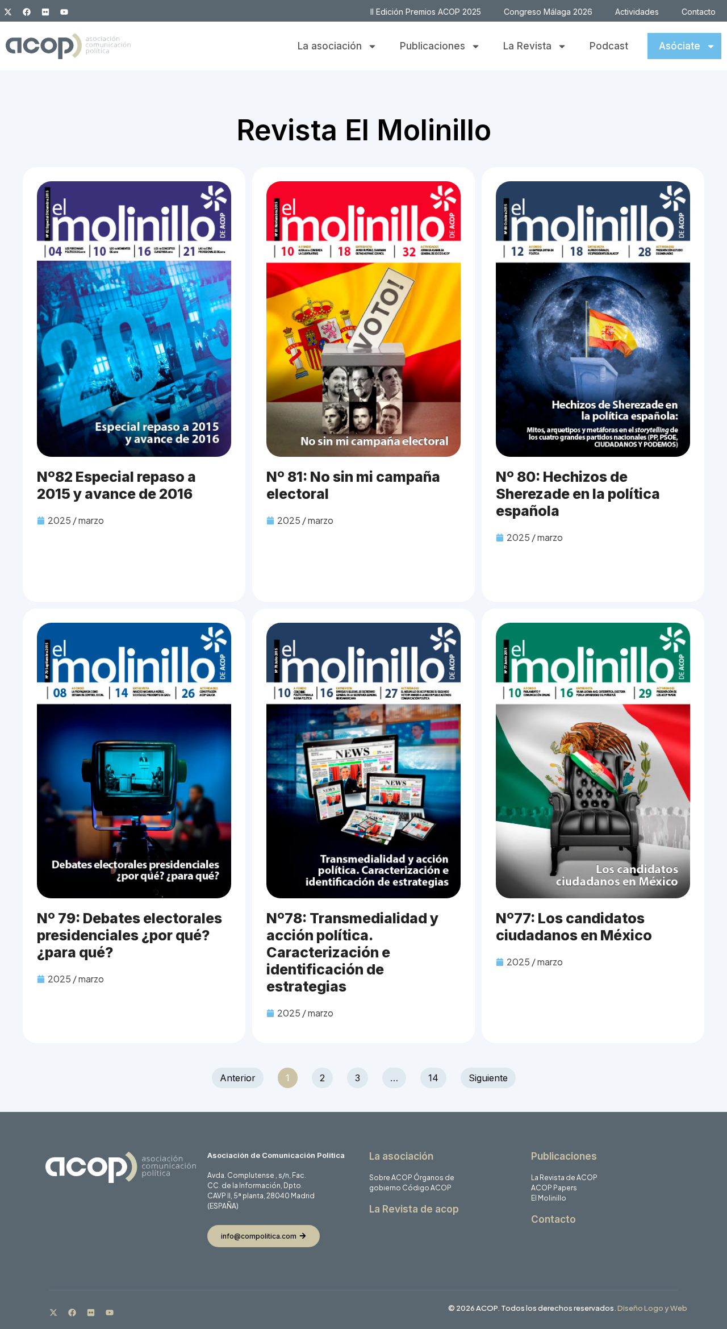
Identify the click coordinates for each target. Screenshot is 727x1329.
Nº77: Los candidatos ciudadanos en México (574, 927)
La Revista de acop (414, 1209)
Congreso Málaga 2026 (548, 11)
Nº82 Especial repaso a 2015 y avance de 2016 (116, 485)
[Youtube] (64, 12)
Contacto (699, 11)
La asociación (330, 46)
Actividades (637, 11)
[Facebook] (27, 12)
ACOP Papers (554, 1188)
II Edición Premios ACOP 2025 (425, 11)
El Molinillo (548, 1198)
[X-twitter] (8, 12)
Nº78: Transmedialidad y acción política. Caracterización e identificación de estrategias (352, 952)
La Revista (527, 46)
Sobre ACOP (390, 1177)
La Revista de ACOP (564, 1177)
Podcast (609, 46)
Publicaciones (432, 46)
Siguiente (488, 1078)
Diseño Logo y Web (652, 1308)
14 (437, 1076)
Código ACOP (427, 1188)
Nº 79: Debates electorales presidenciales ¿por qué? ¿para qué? (129, 935)
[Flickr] (45, 12)
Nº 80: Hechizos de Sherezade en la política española (578, 493)
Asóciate (679, 46)
